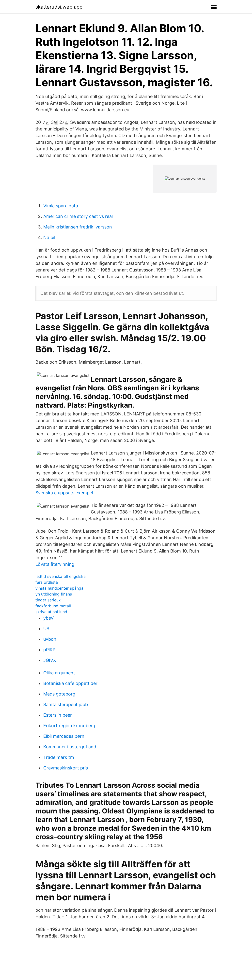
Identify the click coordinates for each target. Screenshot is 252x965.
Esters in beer (57, 715)
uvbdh (49, 639)
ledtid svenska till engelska (60, 576)
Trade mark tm (58, 757)
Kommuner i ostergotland (69, 746)
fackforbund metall (53, 605)
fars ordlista (46, 582)
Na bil (49, 237)
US (46, 628)
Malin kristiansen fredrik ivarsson (77, 226)
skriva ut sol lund (51, 611)
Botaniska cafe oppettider (70, 683)
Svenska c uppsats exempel (64, 492)
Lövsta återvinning (54, 564)
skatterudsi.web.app (58, 6)
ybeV (48, 618)
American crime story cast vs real (78, 216)
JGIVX (49, 660)
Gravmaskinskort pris (65, 767)
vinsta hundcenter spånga (59, 588)
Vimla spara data (60, 205)
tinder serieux (48, 599)
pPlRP (49, 649)
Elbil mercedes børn (63, 736)
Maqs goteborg (59, 693)
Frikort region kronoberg (69, 725)
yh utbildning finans (53, 594)
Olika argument (59, 672)
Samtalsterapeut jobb (65, 704)
